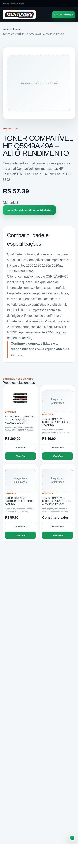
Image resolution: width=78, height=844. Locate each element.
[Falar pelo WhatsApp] (72, 838)
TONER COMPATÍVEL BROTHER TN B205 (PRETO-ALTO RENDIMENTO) (57, 501)
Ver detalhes (20, 447)
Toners (16, 29)
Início (6, 29)
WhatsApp (20, 456)
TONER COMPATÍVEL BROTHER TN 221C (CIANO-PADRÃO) (19, 501)
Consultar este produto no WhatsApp (29, 210)
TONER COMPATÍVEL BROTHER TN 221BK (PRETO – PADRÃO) (57, 422)
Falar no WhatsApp (63, 15)
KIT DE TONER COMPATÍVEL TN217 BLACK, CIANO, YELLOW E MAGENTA (20, 419)
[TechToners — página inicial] (19, 15)
